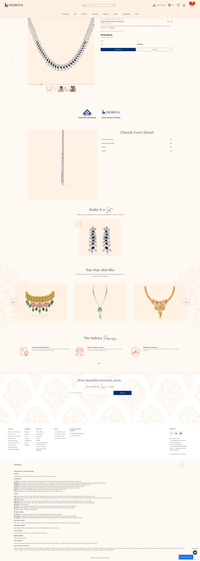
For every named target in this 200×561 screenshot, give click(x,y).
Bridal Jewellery (28, 543)
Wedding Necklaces (46, 517)
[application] (61, 51)
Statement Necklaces (81, 483)
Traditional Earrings (57, 481)
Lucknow (31, 550)
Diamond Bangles (52, 498)
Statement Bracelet (60, 486)
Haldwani (142, 548)
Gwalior (137, 548)
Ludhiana (37, 550)
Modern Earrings (47, 481)
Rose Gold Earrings (35, 501)
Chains (54, 476)
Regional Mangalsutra (75, 484)
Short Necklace (23, 483)
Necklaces (111, 19)
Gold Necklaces (59, 496)
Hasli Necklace (102, 483)
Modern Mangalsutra (50, 484)
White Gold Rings (90, 503)
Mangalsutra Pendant (26, 484)
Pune (71, 550)
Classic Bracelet (50, 486)
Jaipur (166, 548)
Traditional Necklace (60, 483)
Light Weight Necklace (19, 528)
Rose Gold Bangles (66, 501)
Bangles (31, 476)
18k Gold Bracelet (60, 507)
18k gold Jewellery (23, 507)
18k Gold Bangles (50, 507)
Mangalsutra (37, 476)
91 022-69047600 (174, 450)
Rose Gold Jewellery (25, 501)
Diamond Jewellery (24, 498)
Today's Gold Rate (18, 471)
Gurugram (131, 548)
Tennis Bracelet (32, 486)
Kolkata (26, 550)
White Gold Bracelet (68, 503)
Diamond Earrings (34, 498)
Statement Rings (53, 489)
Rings (20, 476)
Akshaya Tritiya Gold (38, 543)
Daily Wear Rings (63, 523)
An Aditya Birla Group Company (178, 454)
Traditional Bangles (42, 488)
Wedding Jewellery (18, 512)
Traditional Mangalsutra (63, 484)
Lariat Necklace (50, 483)
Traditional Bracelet (71, 486)
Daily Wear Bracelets (41, 523)
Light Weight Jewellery (19, 525)
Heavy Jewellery (18, 530)
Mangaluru (43, 550)
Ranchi (83, 550)
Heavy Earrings (27, 533)
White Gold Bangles (57, 503)
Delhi (106, 548)
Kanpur (16, 550)
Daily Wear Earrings (19, 523)
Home (102, 19)
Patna (61, 550)
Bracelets (49, 476)
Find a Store (118, 49)
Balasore (31, 548)
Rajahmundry (77, 550)
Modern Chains (22, 491)
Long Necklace (41, 483)
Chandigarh (69, 548)
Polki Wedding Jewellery (55, 514)
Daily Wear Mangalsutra (74, 523)
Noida (58, 550)
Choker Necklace (32, 483)
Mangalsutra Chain (86, 484)
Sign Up (122, 393)
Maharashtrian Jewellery (20, 538)
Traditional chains (58, 491)
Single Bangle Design (31, 488)
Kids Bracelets (80, 486)
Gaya (115, 548)
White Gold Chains (47, 503)
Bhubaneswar (54, 548)
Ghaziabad (120, 548)
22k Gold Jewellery (24, 506)
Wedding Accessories (66, 517)
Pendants (43, 476)
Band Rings (20, 489)
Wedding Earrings (25, 517)
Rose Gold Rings (87, 501)
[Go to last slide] (14, 302)
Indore (162, 548)
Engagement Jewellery (27, 516)
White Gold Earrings (36, 503)
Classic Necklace (70, 483)
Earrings (16, 476)
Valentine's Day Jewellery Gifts (72, 543)
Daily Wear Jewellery (19, 520)
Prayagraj (66, 550)
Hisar (146, 548)
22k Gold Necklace (71, 506)
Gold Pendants (85, 496)
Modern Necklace (92, 483)
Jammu (176, 548)
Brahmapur (62, 548)
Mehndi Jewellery (48, 516)
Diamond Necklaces (74, 498)
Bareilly (36, 548)
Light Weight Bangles (43, 528)
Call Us (155, 49)
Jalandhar (171, 548)
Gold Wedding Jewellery (27, 514)
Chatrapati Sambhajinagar (79, 548)
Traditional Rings (28, 489)
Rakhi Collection (49, 543)
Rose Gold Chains (56, 501)
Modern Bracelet (23, 486)
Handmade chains (31, 491)
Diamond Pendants (107, 498)
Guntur (126, 548)
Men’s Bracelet (41, 486)
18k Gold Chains (33, 507)
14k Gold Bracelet (33, 509)
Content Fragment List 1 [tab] (98, 363)
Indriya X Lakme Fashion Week (89, 543)
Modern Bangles (64, 488)
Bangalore (41, 548)
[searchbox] (98, 5)
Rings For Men (61, 489)
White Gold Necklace (80, 503)
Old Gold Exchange (29, 471)
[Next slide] (186, 302)
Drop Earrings (22, 481)
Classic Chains (49, 491)
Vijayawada (102, 550)
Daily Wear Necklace (52, 523)
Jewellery (106, 19)
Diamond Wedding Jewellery (41, 514)
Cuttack (89, 548)
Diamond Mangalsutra (85, 498)
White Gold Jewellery (25, 503)
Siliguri (88, 550)
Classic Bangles (55, 488)
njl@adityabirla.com (180, 448)
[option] (49, 89)
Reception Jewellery (59, 516)
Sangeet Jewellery (38, 516)
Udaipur (96, 550)
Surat (91, 550)
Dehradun (101, 548)
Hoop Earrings (30, 481)
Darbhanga (95, 548)
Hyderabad (157, 548)
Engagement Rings (77, 517)
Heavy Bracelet (36, 533)
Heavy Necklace (18, 533)
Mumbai (49, 550)
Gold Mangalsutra (75, 496)
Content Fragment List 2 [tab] (101, 363)
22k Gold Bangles (41, 506)
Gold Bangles (42, 496)
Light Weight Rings (54, 528)
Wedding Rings (56, 517)
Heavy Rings (44, 533)
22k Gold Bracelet (51, 506)
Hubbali (151, 548)
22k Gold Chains (61, 506)
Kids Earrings (77, 481)
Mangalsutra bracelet (38, 484)
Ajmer (26, 548)
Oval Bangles (21, 488)
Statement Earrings (68, 481)
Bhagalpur (47, 548)
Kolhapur (21, 550)
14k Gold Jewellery (23, 509)
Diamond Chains (97, 498)
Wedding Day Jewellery (71, 516)
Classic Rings (36, 489)
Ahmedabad (20, 548)
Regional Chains (41, 491)
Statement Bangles (74, 488)
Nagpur (54, 550)
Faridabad (110, 548)
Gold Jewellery (20, 496)
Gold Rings (35, 496)
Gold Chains (67, 496)
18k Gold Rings (41, 507)
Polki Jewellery (20, 499)
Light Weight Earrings (31, 528)
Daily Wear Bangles (30, 523)
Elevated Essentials (19, 543)
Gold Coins (92, 496)
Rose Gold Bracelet (46, 501)
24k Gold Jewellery (24, 504)
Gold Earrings (28, 496)
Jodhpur (182, 548)
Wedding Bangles (35, 517)
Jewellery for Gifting (59, 543)
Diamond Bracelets (63, 498)
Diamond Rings (43, 498)
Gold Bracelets (50, 496)
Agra (15, 548)
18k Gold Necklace (70, 507)
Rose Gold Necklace (77, 501)
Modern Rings (44, 489)
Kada (49, 488)
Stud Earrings (38, 481)
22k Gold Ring (32, 506)
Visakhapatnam (110, 550)
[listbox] (61, 88)
